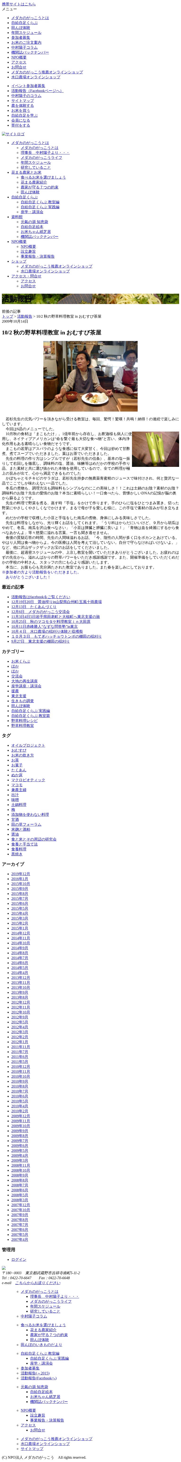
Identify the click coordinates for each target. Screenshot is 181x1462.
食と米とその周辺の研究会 (34, 839)
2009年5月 (19, 1151)
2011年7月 (19, 1052)
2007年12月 (20, 1205)
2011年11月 (20, 1047)
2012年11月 (20, 1007)
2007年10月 (20, 1210)
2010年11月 (20, 1071)
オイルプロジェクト (28, 745)
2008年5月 (19, 1195)
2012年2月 (19, 1037)
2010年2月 (19, 1111)
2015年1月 (19, 928)
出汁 (15, 795)
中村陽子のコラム (26, 96)
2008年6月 (19, 1190)
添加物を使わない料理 (30, 815)
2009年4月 (19, 1156)
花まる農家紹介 (34, 182)
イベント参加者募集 (28, 86)
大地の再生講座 (24, 681)
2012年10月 (20, 1012)
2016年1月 (19, 879)
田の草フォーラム (26, 824)
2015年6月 (19, 903)
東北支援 (18, 696)
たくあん (18, 770)
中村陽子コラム (24, 47)
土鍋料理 (18, 805)
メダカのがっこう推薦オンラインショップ (47, 72)
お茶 (15, 760)
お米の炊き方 (22, 755)
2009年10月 (20, 1126)
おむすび (18, 750)
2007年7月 (19, 1225)
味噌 (15, 800)
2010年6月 (19, 1096)
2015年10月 (20, 884)
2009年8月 (19, 1136)
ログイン (18, 1260)
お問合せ (18, 67)
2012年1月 (19, 1042)
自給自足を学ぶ (24, 115)
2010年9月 (19, 1081)
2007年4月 (19, 1240)
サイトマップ (22, 101)
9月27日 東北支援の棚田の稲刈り (40, 641)
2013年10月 (20, 987)
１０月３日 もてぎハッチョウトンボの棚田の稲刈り (56, 636)
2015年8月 (19, 894)
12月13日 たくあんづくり (34, 607)
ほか (15, 666)
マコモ (17, 785)
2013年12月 (20, 978)
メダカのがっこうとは (30, 18)
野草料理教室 (22, 726)
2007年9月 (19, 1215)
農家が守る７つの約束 (39, 187)
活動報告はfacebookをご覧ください (40, 597)
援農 (15, 691)
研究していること (36, 167)
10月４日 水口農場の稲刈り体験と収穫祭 (47, 631)
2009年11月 (20, 1121)
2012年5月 (19, 1022)
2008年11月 (20, 1165)
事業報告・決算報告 (38, 256)
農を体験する (22, 106)
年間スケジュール (26, 33)
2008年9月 (19, 1175)
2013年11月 (20, 983)
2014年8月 (19, 953)
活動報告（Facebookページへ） (37, 91)
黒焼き (17, 854)
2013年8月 (19, 997)
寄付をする (20, 125)
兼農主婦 (18, 790)
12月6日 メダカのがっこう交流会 (40, 612)
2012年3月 (19, 1032)
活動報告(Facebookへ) (39, 1378)
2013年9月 (19, 992)
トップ (7, 316)
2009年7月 (19, 1141)
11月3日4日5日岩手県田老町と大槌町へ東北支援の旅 (55, 617)
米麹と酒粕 (20, 829)
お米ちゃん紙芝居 (36, 232)
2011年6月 (19, 1057)
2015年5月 (19, 908)
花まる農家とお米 (26, 172)
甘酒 (15, 819)
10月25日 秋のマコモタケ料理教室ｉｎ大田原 (50, 622)
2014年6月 (19, 963)
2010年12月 (20, 1067)
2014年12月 (20, 933)
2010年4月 (19, 1106)
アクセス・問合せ (26, 276)
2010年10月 (20, 1076)
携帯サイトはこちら (19, 4)
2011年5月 (19, 1062)
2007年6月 (19, 1230)
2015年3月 (19, 918)
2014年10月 (20, 943)
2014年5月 (19, 968)
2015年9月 (19, 889)
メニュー (9, 9)
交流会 (17, 676)
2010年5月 (19, 1101)
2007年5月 (19, 1235)
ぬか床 (17, 775)
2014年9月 (19, 948)
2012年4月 (19, 1027)
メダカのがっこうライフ (41, 158)
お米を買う (20, 110)
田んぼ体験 (20, 28)
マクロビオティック (28, 780)
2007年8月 (19, 1220)
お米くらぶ (20, 661)
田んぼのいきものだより (41, 1345)
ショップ (18, 261)
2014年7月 (19, 958)
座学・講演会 (32, 212)
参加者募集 (20, 38)
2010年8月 (19, 1086)
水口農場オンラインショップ (35, 77)
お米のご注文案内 (26, 42)
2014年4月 (19, 973)
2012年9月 (19, 1017)
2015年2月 (19, 923)
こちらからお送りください (37, 1283)
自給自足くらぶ (24, 23)
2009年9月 (19, 1131)
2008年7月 (19, 1185)
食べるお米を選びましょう (43, 177)
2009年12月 (20, 1116)
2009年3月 (19, 1160)
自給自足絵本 (32, 227)
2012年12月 (20, 1002)
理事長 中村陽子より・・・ (45, 153)
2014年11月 (20, 938)
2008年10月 (20, 1170)
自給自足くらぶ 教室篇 (30, 716)
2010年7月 (19, 1091)
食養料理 (18, 849)
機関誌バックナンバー (30, 52)
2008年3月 (19, 1200)
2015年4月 (19, 913)
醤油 (15, 834)
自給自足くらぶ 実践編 (40, 207)
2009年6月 (19, 1146)
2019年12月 (20, 874)
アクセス (18, 62)
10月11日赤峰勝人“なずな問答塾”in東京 (44, 627)
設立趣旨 (28, 251)
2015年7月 (19, 899)
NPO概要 (19, 57)
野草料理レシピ (24, 721)
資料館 (17, 217)
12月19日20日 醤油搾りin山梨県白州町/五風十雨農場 (56, 602)
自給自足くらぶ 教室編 (40, 202)
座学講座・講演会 (26, 686)
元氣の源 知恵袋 (34, 222)
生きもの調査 (22, 701)
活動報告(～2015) (35, 1373)
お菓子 (17, 765)
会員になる (20, 120)
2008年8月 (19, 1180)
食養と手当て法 (24, 844)
